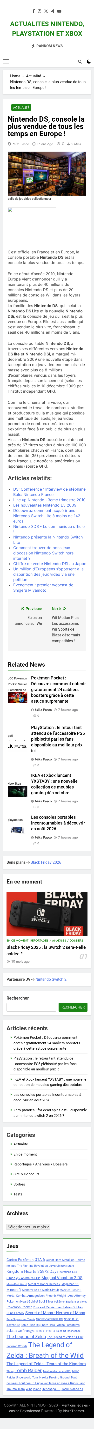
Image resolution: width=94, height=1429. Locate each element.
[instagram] (39, 11)
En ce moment (17, 940)
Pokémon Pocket (19, 1307)
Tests (17, 1194)
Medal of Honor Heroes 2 (44, 1284)
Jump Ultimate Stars (61, 1265)
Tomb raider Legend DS (57, 1371)
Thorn (10, 1371)
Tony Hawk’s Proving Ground (51, 1377)
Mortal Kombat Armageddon (26, 1295)
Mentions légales (74, 1405)
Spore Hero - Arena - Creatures (60, 1325)
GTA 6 (39, 1260)
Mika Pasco (21, 143)
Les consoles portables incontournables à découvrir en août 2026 (58, 823)
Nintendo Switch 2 (51, 979)
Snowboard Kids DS (49, 1319)
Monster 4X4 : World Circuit (40, 1290)
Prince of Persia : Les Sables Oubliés (58, 1307)
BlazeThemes (73, 1411)
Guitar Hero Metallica (60, 1260)
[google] (52, 11)
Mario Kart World (17, 1284)
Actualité (21, 107)
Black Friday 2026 (46, 862)
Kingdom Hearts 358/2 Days (33, 1271)
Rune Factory (15, 1313)
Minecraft (14, 1290)
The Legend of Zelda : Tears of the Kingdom (46, 1364)
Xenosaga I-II (51, 1389)
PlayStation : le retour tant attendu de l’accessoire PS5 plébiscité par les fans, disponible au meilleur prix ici (58, 739)
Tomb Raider (28, 1370)
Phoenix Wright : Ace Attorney (66, 1295)
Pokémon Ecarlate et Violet (70, 1301)
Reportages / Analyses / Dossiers (56, 940)
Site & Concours (26, 1174)
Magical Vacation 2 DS (61, 1277)
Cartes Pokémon (20, 1260)
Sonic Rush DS (30, 1325)
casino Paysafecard (24, 1411)
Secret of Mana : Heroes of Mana (55, 1313)
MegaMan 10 (70, 1284)
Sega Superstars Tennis (21, 1319)
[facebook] (33, 11)
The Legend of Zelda (26, 1336)
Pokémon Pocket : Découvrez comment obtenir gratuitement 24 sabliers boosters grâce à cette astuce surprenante (58, 690)
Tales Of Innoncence (68, 1331)
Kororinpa (65, 1272)
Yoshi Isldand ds (72, 1389)
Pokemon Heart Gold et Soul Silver (30, 1301)
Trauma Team (16, 1389)
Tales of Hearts (45, 1331)
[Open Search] (80, 62)
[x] (46, 11)
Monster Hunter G (70, 1290)
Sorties (19, 1184)
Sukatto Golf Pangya (20, 1331)
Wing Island (33, 1389)
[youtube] (59, 11)
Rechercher (18, 998)
